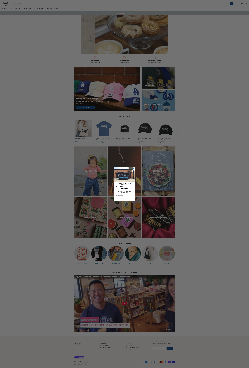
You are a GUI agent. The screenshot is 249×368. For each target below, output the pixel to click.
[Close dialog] (133, 168)
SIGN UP (124, 198)
